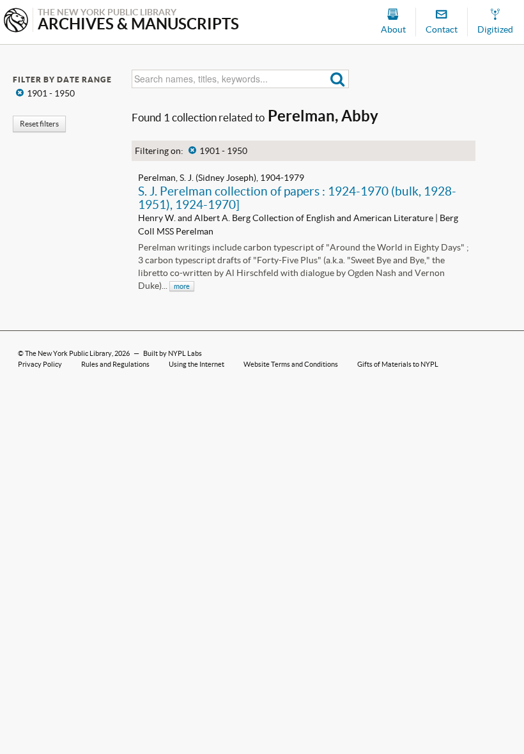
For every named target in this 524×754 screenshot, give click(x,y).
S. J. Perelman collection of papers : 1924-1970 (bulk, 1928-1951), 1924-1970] (297, 198)
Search (338, 79)
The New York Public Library (68, 353)
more (182, 286)
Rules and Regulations (115, 364)
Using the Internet (196, 364)
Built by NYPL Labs (172, 353)
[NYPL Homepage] (16, 21)
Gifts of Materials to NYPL (397, 364)
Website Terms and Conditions (290, 364)
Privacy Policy (40, 364)
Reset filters (39, 123)
